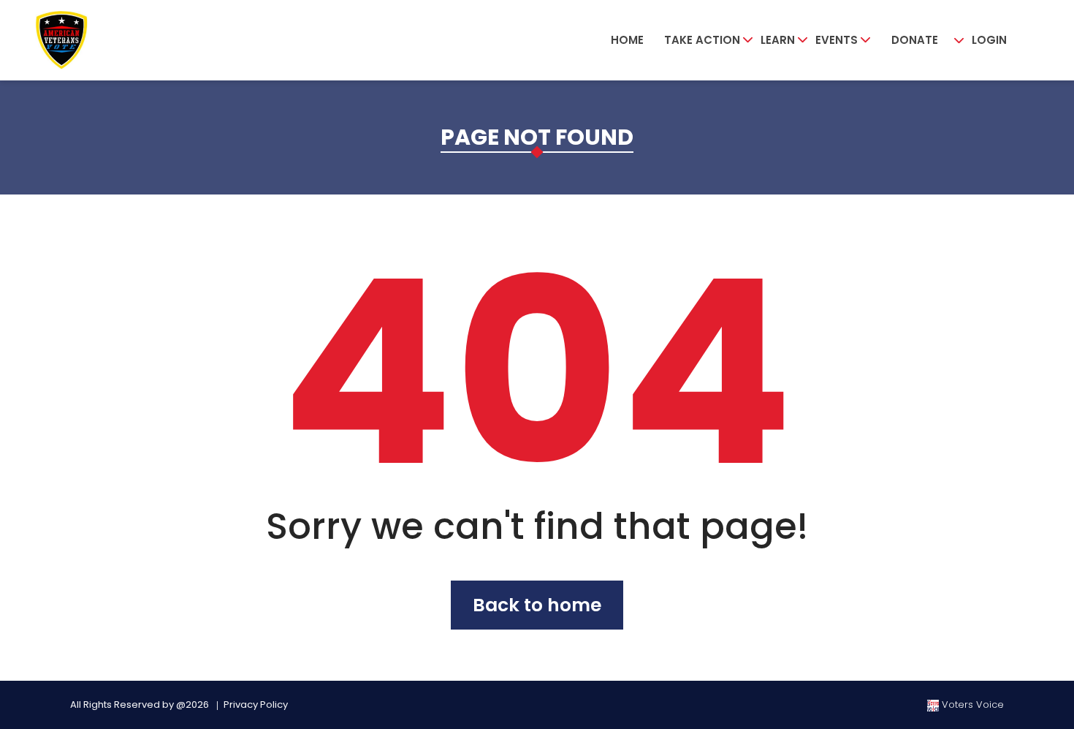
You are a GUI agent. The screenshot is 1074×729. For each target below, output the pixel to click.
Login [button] (989, 40)
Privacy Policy (256, 704)
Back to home (537, 605)
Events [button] (836, 40)
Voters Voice (971, 704)
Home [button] (627, 40)
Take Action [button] (702, 40)
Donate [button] (914, 40)
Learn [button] (778, 40)
